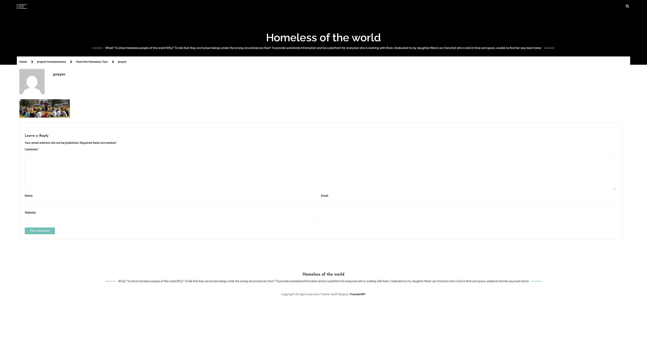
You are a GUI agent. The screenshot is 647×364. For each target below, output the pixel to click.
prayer (59, 74)
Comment (32, 149)
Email (324, 195)
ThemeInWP (357, 294)
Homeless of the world (323, 37)
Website (30, 212)
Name (29, 195)
